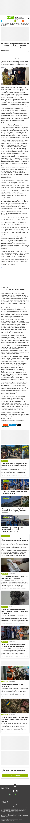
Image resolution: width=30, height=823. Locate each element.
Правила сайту (15, 819)
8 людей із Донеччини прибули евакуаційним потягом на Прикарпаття (12, 529)
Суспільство (3, 51)
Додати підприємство (15, 775)
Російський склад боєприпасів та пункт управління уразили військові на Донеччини (14, 611)
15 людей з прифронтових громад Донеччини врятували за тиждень (13, 645)
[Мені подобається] (28, 51)
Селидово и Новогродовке (10, 662)
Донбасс (4, 420)
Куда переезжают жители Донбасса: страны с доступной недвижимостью (14, 540)
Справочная (24, 662)
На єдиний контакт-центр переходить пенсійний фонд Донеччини (14, 577)
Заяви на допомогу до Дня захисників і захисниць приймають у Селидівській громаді (14, 719)
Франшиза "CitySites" (5, 788)
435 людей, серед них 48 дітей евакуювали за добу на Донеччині (14, 510)
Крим (12, 420)
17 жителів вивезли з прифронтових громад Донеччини (14, 492)
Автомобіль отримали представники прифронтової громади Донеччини (14, 464)
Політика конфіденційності (6, 819)
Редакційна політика (10, 820)
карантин (20, 420)
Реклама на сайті (4, 787)
